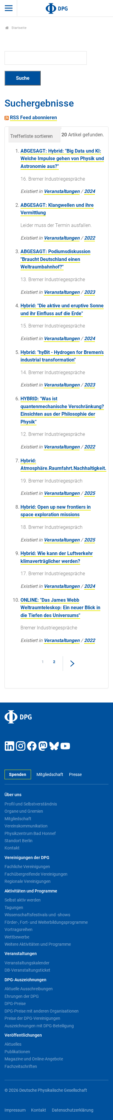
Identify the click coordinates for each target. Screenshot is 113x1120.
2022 (89, 238)
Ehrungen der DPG (22, 996)
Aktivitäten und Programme (31, 891)
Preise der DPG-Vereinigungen (32, 1018)
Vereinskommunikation (26, 826)
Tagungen (14, 907)
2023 (89, 292)
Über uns (13, 794)
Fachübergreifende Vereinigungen (36, 874)
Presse (75, 774)
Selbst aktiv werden (23, 900)
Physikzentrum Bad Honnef (30, 833)
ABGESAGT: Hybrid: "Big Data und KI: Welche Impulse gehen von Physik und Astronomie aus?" (62, 158)
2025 (89, 493)
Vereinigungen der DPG (27, 857)
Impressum (15, 1110)
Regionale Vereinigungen (28, 881)
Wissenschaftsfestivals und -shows (37, 914)
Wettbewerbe (17, 937)
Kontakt (12, 847)
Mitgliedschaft (49, 774)
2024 (89, 191)
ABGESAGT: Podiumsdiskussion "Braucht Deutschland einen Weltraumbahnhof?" (55, 259)
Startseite (19, 28)
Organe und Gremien (24, 811)
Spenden (17, 774)
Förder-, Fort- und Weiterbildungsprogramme (46, 922)
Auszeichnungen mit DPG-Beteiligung (39, 1025)
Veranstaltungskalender (27, 962)
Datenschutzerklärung (72, 1110)
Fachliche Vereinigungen (27, 866)
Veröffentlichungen (23, 1035)
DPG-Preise (15, 1003)
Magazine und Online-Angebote (34, 1058)
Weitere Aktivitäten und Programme (38, 944)
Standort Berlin (19, 840)
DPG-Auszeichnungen (25, 979)
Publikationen (17, 1051)
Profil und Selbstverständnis (31, 804)
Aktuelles (13, 1044)
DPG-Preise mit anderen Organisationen (42, 1011)
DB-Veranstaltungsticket (27, 970)
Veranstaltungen (62, 191)
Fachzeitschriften (21, 1066)
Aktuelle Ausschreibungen (29, 988)
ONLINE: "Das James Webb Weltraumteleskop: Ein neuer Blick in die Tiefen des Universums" (60, 607)
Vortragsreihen (19, 929)
